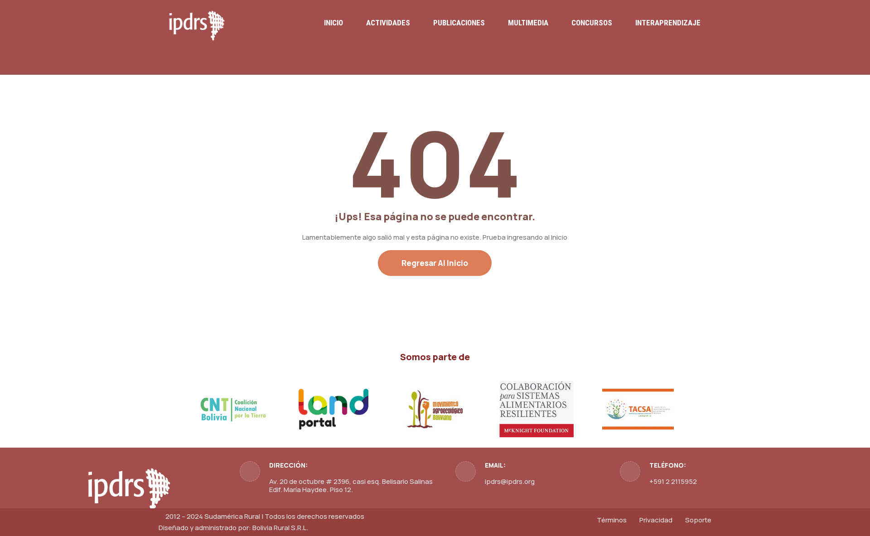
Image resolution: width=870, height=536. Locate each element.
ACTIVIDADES (388, 22)
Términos (612, 520)
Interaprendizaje (668, 22)
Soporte (698, 520)
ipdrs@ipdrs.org (510, 481)
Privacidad (655, 520)
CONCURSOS (591, 22)
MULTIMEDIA (528, 22)
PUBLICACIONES (459, 22)
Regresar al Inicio (434, 263)
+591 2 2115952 (673, 481)
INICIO (333, 22)
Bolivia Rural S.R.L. (280, 527)
